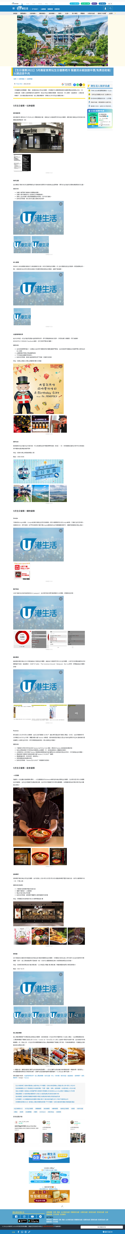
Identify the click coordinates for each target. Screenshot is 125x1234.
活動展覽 (49, 1212)
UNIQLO (42, 1112)
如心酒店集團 (39, 1076)
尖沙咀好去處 (65, 1212)
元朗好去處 (84, 1212)
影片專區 (74, 13)
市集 (54, 1212)
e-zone (53, 3)
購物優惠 (55, 1108)
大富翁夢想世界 (29, 1076)
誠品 (69, 1076)
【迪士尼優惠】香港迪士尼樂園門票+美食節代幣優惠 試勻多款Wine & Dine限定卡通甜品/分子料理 (45, 1091)
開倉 (58, 1212)
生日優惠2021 (19, 1108)
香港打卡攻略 (102, 13)
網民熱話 (49, 1220)
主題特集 (111, 13)
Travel (27, 3)
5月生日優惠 (29, 1108)
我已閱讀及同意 (102, 1227)
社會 (106, 1212)
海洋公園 (47, 1076)
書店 (71, 1076)
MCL (52, 1076)
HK (22, 3)
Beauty (40, 3)
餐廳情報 (49, 1214)
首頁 (15, 79)
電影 (36, 1112)
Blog (46, 3)
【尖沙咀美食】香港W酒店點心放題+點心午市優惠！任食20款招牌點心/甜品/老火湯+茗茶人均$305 (45, 1085)
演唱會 (15, 13)
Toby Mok (19, 84)
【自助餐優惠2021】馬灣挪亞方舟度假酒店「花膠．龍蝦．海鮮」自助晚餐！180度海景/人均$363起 (45, 1088)
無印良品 (63, 1076)
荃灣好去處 (92, 1212)
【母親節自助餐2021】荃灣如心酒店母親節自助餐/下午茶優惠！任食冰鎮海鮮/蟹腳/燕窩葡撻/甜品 (44, 1102)
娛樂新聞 (50, 9)
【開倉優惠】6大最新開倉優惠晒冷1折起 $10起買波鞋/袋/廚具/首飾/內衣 (37, 1094)
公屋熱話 (43, 9)
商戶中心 (94, 3)
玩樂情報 (21, 79)
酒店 (16, 1112)
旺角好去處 (100, 1212)
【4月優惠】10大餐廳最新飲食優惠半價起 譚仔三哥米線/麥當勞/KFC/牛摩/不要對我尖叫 (41, 1099)
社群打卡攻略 (86, 3)
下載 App (103, 3)
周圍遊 (83, 13)
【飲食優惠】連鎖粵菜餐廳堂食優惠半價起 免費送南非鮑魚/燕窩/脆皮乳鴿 (37, 1096)
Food (33, 3)
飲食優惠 (46, 1108)
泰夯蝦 (57, 1076)
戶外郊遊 (56, 1214)
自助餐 (59, 1112)
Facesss (26, 1078)
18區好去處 (91, 13)
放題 (73, 1108)
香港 (21, 1112)
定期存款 (57, 9)
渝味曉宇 (77, 1076)
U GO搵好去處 (75, 3)
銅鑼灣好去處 (75, 1212)
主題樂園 (29, 79)
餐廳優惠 (38, 1108)
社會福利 (63, 1214)
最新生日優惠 (65, 1108)
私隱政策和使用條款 (48, 1226)
